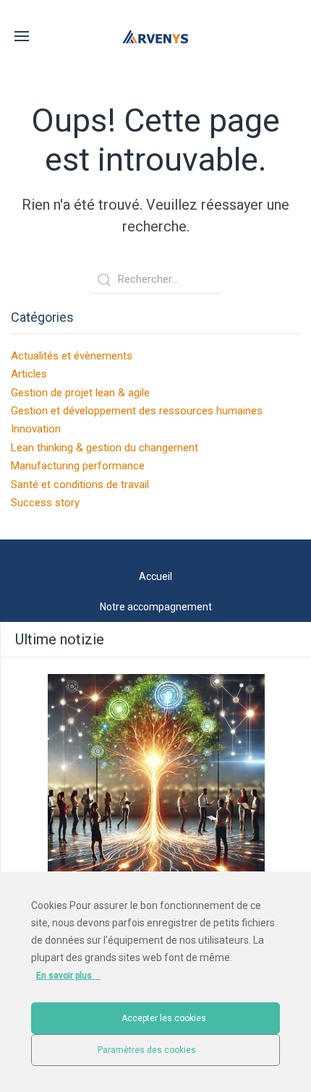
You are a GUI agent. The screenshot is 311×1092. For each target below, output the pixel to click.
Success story (45, 502)
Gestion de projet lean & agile (80, 392)
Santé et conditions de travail (80, 484)
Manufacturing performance (78, 465)
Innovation (36, 428)
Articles (29, 373)
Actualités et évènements (71, 355)
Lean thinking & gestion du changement (104, 447)
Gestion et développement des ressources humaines (137, 410)
